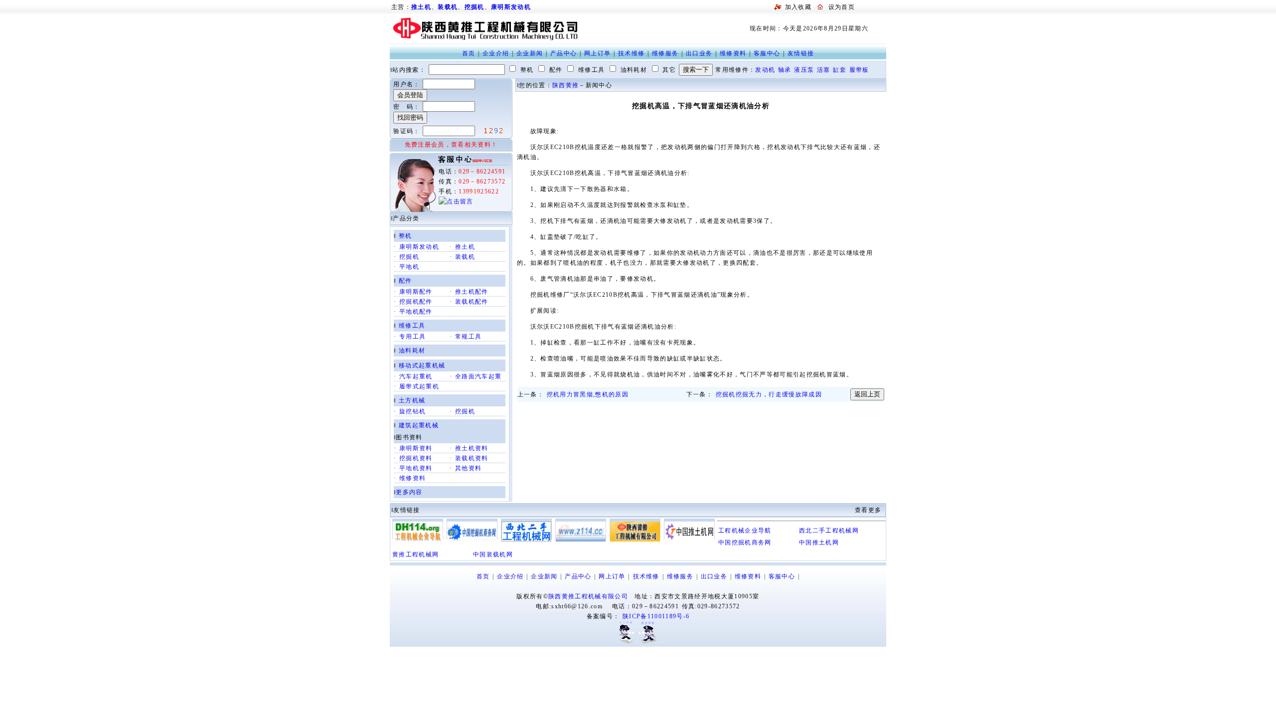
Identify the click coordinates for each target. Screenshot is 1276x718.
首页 (469, 53)
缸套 (839, 69)
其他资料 (468, 468)
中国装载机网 (493, 554)
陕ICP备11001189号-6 (656, 616)
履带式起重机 (419, 386)
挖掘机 (474, 6)
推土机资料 (471, 448)
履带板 (859, 69)
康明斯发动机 (511, 6)
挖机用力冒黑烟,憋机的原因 (588, 394)
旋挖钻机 (412, 411)
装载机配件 (471, 301)
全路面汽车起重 (478, 376)
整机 (405, 235)
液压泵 (804, 69)
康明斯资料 (416, 448)
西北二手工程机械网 (829, 530)
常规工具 (468, 336)
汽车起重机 (416, 376)
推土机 (465, 246)
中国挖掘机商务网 (745, 542)
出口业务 (699, 53)
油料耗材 (412, 350)
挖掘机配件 (416, 301)
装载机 (448, 6)
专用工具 (412, 336)
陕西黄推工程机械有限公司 (588, 596)
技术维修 (631, 53)
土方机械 (412, 400)
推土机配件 (471, 291)
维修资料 (733, 53)
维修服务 (665, 53)
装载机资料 (471, 458)
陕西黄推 (565, 85)
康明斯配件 (416, 291)
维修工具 (412, 325)
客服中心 (767, 53)
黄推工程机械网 (415, 554)
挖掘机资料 (416, 458)
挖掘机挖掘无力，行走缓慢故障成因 (769, 394)
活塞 (823, 69)
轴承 (785, 69)
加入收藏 (798, 6)
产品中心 (563, 53)
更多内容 (409, 492)
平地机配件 (416, 311)
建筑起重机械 (419, 425)
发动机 (765, 69)
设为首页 (841, 6)
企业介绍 (495, 53)
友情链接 (801, 53)
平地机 (409, 266)
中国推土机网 (819, 542)
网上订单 (597, 53)
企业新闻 (529, 53)
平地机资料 (416, 468)
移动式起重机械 (422, 365)
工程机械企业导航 (745, 530)
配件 (405, 280)
